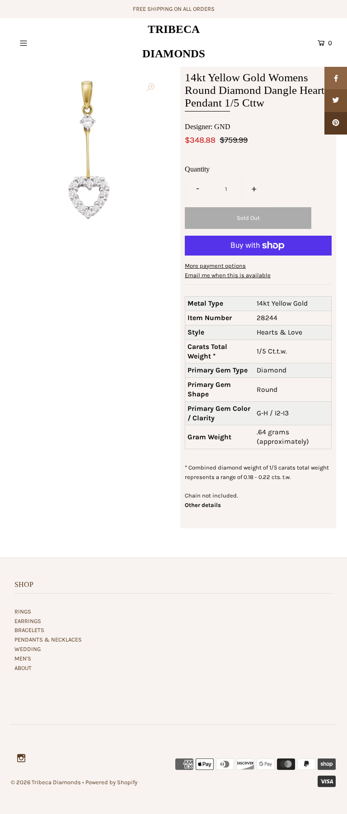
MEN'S (22, 658)
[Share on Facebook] (335, 78)
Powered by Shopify (111, 782)
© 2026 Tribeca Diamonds (46, 782)
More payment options (215, 265)
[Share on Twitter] (335, 100)
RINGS (22, 611)
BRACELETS (29, 630)
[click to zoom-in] (150, 88)
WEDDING (27, 649)
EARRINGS (27, 621)
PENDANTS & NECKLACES (48, 639)
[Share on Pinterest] (335, 123)
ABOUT (23, 668)
